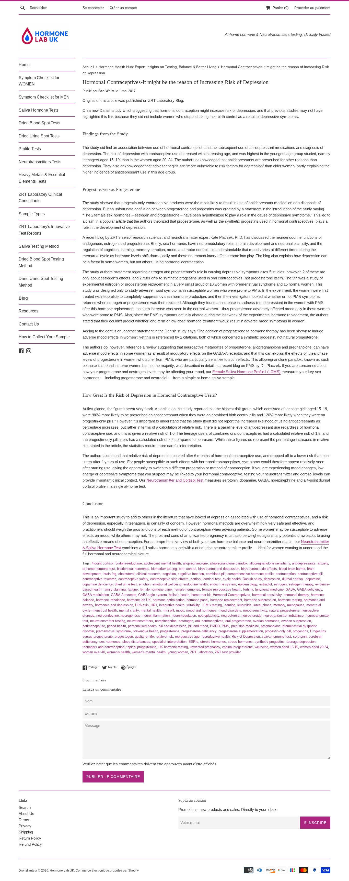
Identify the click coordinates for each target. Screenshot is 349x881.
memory (279, 605)
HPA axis (142, 605)
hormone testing (290, 600)
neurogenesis (131, 615)
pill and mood (198, 626)
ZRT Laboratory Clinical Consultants (40, 197)
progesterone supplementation (240, 631)
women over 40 (94, 652)
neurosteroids (251, 615)
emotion (144, 584)
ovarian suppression (296, 621)
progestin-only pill (278, 631)
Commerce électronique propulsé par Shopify (107, 870)
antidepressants (304, 563)
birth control (187, 569)
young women (178, 652)
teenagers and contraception (103, 647)
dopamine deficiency (98, 584)
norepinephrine (166, 621)
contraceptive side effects (169, 579)
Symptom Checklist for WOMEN (39, 80)
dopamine (313, 579)
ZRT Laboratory (201, 652)
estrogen (280, 584)
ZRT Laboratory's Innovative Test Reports (44, 229)
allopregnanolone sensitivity (269, 563)
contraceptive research (99, 579)
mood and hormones (201, 610)
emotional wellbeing (167, 584)
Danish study (252, 579)
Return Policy (30, 838)
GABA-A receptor (123, 595)
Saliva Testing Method (39, 246)
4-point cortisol (102, 563)
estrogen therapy (301, 584)
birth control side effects (259, 569)
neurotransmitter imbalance (283, 615)
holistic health (179, 595)
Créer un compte (123, 8)
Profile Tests (30, 149)
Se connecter (93, 8)
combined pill (215, 574)
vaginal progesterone (237, 647)
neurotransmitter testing (107, 621)
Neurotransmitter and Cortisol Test (174, 480)
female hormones (187, 589)
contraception (286, 574)
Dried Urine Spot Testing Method (41, 281)
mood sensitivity (255, 610)
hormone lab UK (139, 600)
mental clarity (129, 610)
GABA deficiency (309, 589)
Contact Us (29, 324)
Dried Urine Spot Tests (39, 136)
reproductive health (216, 636)
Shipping (26, 832)
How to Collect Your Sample (44, 337)
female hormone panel (156, 589)
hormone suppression (260, 600)
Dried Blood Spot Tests (39, 123)
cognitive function (191, 574)
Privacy (25, 826)
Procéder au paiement (312, 8)
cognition (169, 574)
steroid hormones (213, 642)
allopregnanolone (195, 563)
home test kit (201, 595)
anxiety (323, 563)
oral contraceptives (209, 621)
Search (25, 807)
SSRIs (193, 642)
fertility (248, 589)
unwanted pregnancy (205, 647)
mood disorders (229, 610)
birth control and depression (218, 569)
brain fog (109, 574)
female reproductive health (221, 589)
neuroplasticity (208, 615)
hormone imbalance (110, 600)
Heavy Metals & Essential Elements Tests (42, 177)
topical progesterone (141, 647)
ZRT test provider (228, 652)
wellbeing (261, 647)
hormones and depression (114, 605)
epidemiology (247, 584)
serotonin (300, 636)
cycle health (232, 579)
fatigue (133, 589)
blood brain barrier (292, 569)
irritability (193, 605)
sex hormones (109, 642)
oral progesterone (238, 621)
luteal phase (262, 605)
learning (229, 605)
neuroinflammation (156, 615)
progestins (300, 631)
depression (272, 579)
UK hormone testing (173, 647)
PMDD (215, 626)
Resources (28, 311)
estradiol (265, 584)
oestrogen (186, 621)
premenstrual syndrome (113, 631)
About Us (26, 813)
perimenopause (94, 626)
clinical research (148, 574)
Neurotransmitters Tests (40, 162)
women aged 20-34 (314, 647)
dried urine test (126, 584)
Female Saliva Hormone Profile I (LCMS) (246, 371)
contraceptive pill (310, 574)
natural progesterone (284, 610)
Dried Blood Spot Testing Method (41, 262)
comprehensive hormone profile (250, 574)
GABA (290, 589)
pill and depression (172, 626)
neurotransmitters (140, 621)
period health (116, 626)
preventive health (145, 631)
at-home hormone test (99, 569)
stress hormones (240, 642)
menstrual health (104, 610)
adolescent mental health (162, 563)
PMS (225, 626)
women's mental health (149, 652)
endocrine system (223, 584)
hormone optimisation (168, 600)
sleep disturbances (136, 642)
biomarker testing (164, 569)
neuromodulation (184, 615)
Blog (23, 298)
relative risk (164, 636)
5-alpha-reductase (128, 563)
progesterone (169, 631)
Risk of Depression (246, 636)
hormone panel (197, 600)
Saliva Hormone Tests (39, 110)
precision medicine (245, 626)
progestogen (124, 636)
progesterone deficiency (198, 631)
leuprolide (244, 605)
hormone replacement (226, 600)
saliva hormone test (276, 636)
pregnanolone (271, 626)
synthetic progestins (270, 642)
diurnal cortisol (293, 579)
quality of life (144, 636)
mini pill (168, 610)
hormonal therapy (296, 595)
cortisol (196, 579)
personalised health (142, 626)
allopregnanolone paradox (228, 563)
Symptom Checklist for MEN (44, 97)
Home (24, 64)
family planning (114, 589)
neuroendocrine (107, 615)
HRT (154, 605)
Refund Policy (30, 844)
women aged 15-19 (284, 647)
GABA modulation (96, 595)
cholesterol (126, 574)
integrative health (171, 605)
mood (180, 610)
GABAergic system (152, 595)
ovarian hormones (266, 621)
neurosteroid (230, 615)
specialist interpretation (169, 642)
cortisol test (212, 579)
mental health (151, 610)
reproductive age (187, 636)
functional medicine (269, 589)
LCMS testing (212, 605)
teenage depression (301, 642)
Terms (24, 820)
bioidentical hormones (133, 569)
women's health (118, 652)
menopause (295, 605)
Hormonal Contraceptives (231, 595)
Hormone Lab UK (62, 870)
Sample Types (32, 214)
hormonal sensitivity (267, 595)
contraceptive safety (133, 579)
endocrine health (195, 584)
